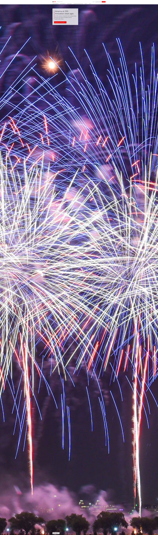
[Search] (105, 3)
